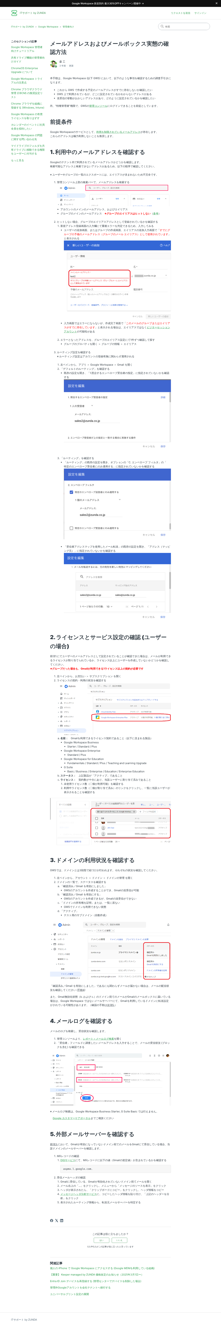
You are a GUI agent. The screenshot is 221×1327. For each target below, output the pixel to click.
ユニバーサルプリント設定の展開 (69, 1294)
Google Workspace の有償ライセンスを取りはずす (26, 116)
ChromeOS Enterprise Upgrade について (24, 70)
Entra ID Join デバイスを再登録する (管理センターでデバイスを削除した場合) (95, 1281)
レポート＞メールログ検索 (98, 1038)
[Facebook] (51, 1220)
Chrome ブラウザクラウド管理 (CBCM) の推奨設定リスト (27, 93)
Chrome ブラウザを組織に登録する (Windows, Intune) (27, 105)
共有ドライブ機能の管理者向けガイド (28, 59)
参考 (155, 213)
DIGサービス (67, 1160)
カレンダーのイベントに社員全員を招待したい (28, 126)
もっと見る (17, 160)
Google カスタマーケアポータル (72, 1118)
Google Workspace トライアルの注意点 (26, 80)
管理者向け (68, 26)
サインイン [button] (200, 12)
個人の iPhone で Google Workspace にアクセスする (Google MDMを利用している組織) (102, 1268)
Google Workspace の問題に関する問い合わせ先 (26, 137)
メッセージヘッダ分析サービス (78, 1194)
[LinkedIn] (61, 1220)
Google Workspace (48, 26)
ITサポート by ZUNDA (22, 26)
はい (101, 1240)
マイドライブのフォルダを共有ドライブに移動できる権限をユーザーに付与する (28, 149)
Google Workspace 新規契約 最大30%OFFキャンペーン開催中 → (108, 3)
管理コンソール (98, 105)
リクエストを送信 (180, 12)
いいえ (119, 1240)
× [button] (216, 3)
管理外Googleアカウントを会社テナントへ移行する (80, 1287)
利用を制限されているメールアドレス (118, 132)
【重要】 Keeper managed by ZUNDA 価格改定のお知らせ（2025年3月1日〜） (97, 1274)
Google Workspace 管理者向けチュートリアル (26, 49)
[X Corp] (56, 1220)
